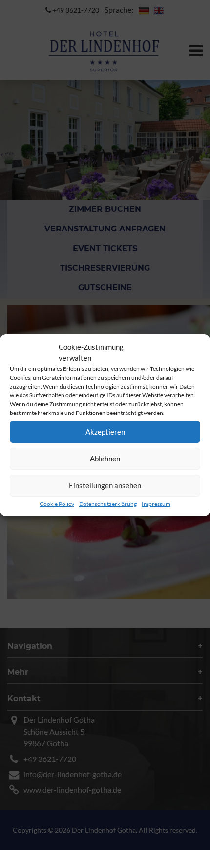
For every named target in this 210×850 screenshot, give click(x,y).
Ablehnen (105, 458)
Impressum (156, 503)
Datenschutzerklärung (108, 503)
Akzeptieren (105, 431)
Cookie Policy (57, 503)
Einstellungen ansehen (105, 485)
